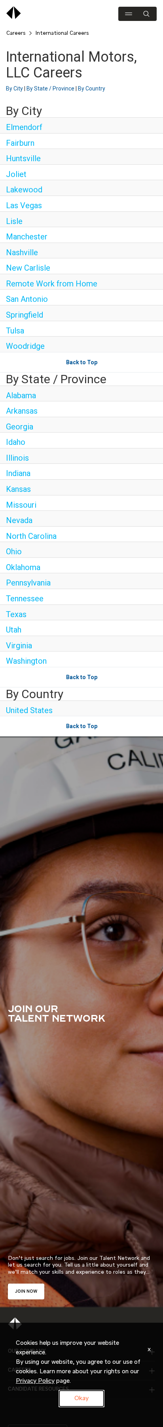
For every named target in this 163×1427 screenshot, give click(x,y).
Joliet (16, 174)
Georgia (19, 426)
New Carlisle (28, 268)
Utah (13, 629)
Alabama (21, 395)
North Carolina (31, 536)
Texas (16, 614)
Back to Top (81, 362)
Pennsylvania (28, 582)
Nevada (19, 520)
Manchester (26, 236)
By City (14, 88)
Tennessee (25, 598)
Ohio (14, 551)
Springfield (24, 315)
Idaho (15, 442)
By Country (91, 88)
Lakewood (24, 189)
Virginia (19, 645)
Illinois (17, 458)
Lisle (14, 221)
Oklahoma (23, 567)
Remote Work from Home (51, 283)
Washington (26, 661)
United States (29, 710)
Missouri (21, 505)
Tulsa (15, 330)
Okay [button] (81, 1398)
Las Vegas (24, 205)
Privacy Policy (35, 1381)
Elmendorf (24, 127)
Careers (16, 33)
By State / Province (50, 88)
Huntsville (23, 158)
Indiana (18, 473)
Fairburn (20, 143)
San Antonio (27, 299)
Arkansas (22, 411)
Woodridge (25, 346)
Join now (26, 1291)
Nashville (22, 252)
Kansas (18, 489)
